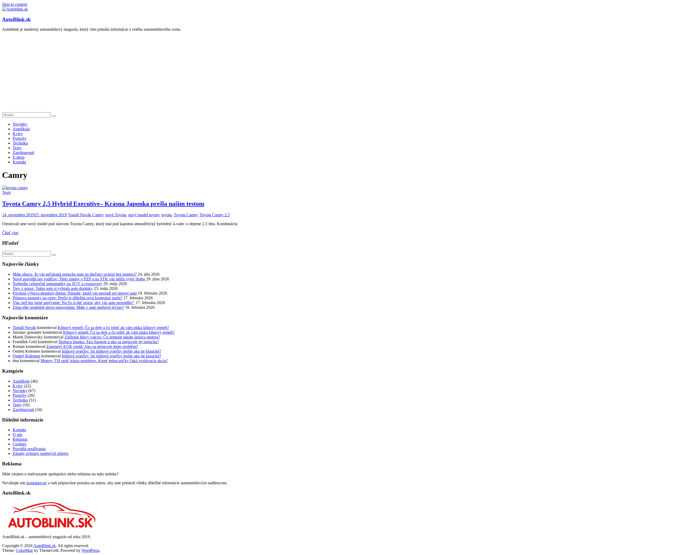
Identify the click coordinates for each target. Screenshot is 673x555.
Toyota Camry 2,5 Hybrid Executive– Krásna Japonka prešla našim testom (103, 203)
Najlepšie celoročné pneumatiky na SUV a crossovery (57, 283)
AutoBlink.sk (16, 19)
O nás (17, 434)
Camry (97, 215)
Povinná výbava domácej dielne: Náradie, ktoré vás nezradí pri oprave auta (75, 293)
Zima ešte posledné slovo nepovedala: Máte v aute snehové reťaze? (68, 307)
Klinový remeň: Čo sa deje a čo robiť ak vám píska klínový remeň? (113, 327)
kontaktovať (37, 483)
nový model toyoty (143, 215)
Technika (20, 143)
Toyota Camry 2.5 (215, 215)
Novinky (20, 124)
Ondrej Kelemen (26, 356)
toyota (166, 215)
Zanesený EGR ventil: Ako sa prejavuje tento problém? (92, 346)
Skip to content (14, 4)
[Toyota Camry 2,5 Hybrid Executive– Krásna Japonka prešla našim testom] (15, 188)
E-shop (18, 157)
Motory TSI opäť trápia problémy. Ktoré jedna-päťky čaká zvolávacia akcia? (104, 360)
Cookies (19, 444)
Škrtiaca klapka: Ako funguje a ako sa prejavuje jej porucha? (108, 342)
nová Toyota (115, 215)
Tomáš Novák (80, 215)
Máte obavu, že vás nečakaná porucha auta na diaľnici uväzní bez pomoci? (75, 274)
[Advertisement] (336, 73)
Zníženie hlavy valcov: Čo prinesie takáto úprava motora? (112, 337)
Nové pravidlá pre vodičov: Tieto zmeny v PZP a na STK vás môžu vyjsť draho (79, 279)
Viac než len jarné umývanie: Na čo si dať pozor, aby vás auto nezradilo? (74, 302)
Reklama (20, 439)
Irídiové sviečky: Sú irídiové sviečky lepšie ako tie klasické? (111, 351)
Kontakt (19, 162)
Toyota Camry (185, 215)
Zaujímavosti (23, 152)
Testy (17, 148)
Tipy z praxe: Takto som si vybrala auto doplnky (53, 288)
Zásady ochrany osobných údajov (41, 453)
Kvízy (18, 133)
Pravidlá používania (29, 448)
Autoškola (21, 129)
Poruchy (20, 138)
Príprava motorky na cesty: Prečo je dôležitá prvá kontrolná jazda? (67, 298)
